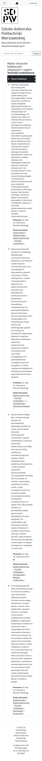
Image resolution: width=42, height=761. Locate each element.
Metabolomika (19, 235)
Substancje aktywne (21, 406)
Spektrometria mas (21, 238)
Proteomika (18, 713)
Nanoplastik (18, 711)
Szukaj (36, 53)
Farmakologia (19, 403)
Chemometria (19, 233)
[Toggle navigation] (4, 3)
